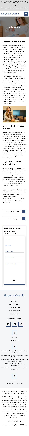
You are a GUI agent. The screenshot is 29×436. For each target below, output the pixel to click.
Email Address (9, 251)
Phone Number (9, 257)
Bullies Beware (24, 8)
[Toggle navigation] (26, 14)
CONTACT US (14, 314)
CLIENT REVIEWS (14, 311)
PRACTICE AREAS (14, 304)
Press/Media (16, 8)
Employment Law (12, 211)
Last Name (8, 245)
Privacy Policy (19, 393)
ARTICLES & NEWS (14, 307)
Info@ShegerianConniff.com (14, 383)
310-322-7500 (15, 340)
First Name (8, 239)
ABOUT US (14, 301)
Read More (15, 5)
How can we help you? (11, 264)
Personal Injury (11, 219)
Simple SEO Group (21, 425)
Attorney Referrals (6, 8)
